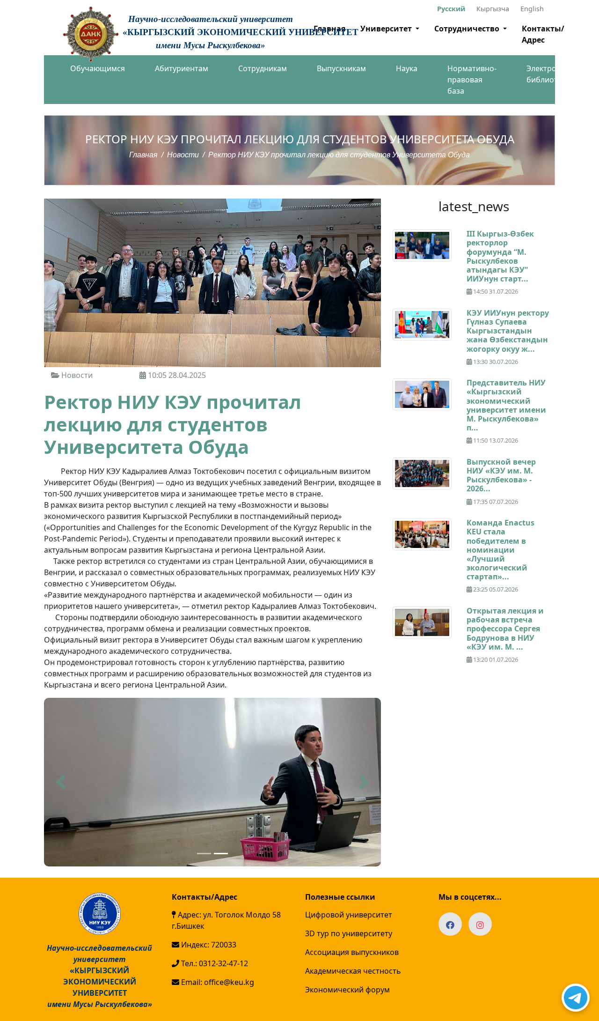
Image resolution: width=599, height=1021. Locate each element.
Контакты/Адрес (543, 34)
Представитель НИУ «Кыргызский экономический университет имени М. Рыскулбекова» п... (506, 405)
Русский (451, 8)
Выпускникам (341, 68)
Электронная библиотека (550, 74)
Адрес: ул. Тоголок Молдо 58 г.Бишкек (226, 920)
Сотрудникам (262, 68)
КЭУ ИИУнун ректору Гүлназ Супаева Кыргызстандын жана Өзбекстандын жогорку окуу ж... (508, 331)
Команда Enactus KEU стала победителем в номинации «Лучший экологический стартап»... (500, 550)
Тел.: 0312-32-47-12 (213, 963)
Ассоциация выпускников (352, 952)
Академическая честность (353, 971)
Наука (406, 68)
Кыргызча (492, 8)
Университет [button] (387, 28)
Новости (183, 155)
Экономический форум (347, 989)
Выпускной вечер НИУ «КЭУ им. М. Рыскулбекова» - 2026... (501, 475)
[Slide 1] (204, 853)
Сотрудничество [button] (467, 28)
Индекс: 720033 (207, 945)
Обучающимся (97, 68)
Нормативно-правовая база (472, 79)
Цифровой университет (348, 915)
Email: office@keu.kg (216, 982)
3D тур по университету (348, 933)
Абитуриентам (181, 68)
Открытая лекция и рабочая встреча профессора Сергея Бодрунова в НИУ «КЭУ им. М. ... (505, 629)
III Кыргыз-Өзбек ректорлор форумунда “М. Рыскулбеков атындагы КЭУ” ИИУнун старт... (500, 256)
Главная (143, 155)
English (532, 8)
